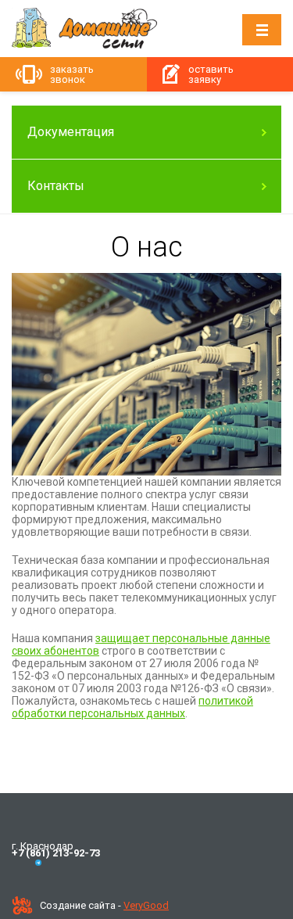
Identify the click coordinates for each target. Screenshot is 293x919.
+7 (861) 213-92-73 (56, 853)
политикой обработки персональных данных (132, 707)
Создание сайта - (104, 905)
